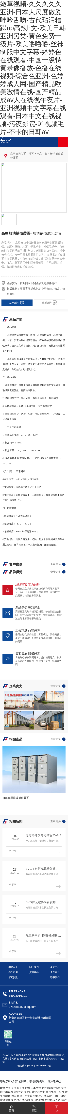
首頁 (31, 153)
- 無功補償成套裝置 (46, 233)
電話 (34, 1110)
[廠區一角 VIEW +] (19, 700)
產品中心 (42, 153)
